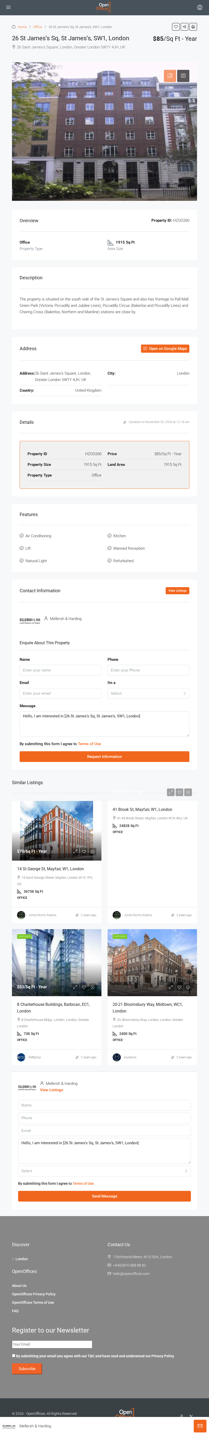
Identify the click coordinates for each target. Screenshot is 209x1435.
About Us (19, 1286)
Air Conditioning (38, 536)
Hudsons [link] (130, 1057)
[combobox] (148, 693)
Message (27, 706)
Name (25, 659)
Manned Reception (129, 548)
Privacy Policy (162, 1356)
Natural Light (36, 561)
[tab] (170, 76)
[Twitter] (192, 1417)
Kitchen (119, 536)
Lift (28, 548)
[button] (176, 27)
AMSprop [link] (34, 1057)
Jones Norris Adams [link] (42, 915)
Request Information (104, 756)
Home (22, 27)
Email (24, 682)
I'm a (111, 682)
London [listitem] (22, 1259)
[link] (56, 831)
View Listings (177, 591)
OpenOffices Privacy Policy (34, 1294)
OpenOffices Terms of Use (33, 1302)
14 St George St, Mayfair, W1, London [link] (50, 868)
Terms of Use (89, 744)
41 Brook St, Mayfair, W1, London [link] (142, 809)
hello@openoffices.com (131, 1274)
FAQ (15, 1311)
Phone (113, 659)
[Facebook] (182, 1417)
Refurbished (123, 561)
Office (37, 27)
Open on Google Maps (167, 348)
